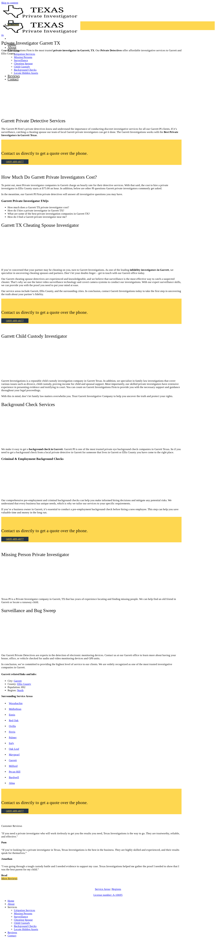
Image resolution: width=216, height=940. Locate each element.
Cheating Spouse (23, 919)
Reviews (12, 932)
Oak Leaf (14, 748)
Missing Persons (23, 57)
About (12, 47)
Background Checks (25, 926)
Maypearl (14, 754)
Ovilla (12, 726)
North (20, 690)
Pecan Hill (14, 771)
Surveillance (21, 916)
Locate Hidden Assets (26, 929)
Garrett (18, 680)
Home (11, 900)
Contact (12, 935)
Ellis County (24, 684)
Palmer (13, 737)
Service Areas (102, 889)
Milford (13, 766)
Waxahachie (16, 703)
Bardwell (14, 777)
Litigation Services (24, 54)
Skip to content (9, 2)
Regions (116, 889)
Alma (12, 783)
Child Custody (22, 922)
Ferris (12, 731)
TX (2, 35)
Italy (11, 743)
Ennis (12, 714)
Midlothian (15, 709)
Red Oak (14, 720)
